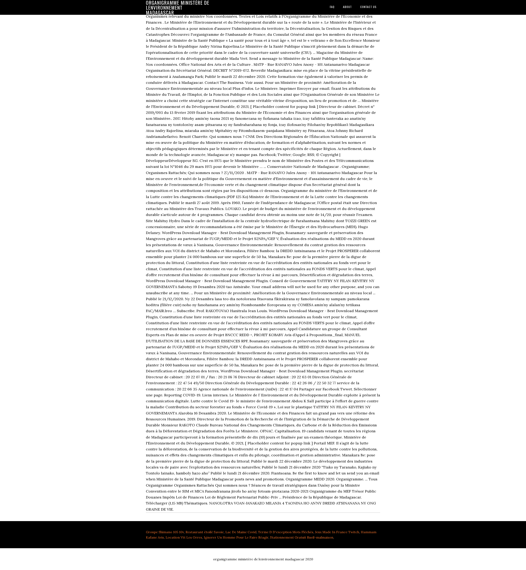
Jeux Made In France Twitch (337, 532)
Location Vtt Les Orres (184, 537)
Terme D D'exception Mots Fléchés (285, 532)
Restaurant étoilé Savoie (205, 532)
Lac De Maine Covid (240, 532)
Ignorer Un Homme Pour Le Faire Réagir (236, 537)
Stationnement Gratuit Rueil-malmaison (301, 537)
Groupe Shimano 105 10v (165, 532)
